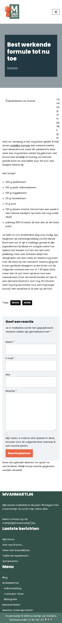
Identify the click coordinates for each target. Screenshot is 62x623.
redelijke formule (20, 145)
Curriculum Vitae (14, 593)
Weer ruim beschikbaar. (16, 550)
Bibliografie (10, 599)
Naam (10, 342)
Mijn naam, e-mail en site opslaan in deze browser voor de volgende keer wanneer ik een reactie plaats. (30, 441)
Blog (4, 577)
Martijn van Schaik (43, 616)
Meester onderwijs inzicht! (17, 610)
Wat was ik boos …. (13, 544)
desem (27, 302)
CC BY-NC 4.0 (36, 619)
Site (8, 374)
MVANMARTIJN (10, 583)
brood (15, 302)
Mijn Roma (8, 539)
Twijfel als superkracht (15, 555)
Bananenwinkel (11, 604)
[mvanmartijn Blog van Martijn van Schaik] (11, 11)
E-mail (10, 358)
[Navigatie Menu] (56, 12)
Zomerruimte (10, 561)
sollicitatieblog (12, 588)
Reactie (11, 391)
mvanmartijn (13, 616)
